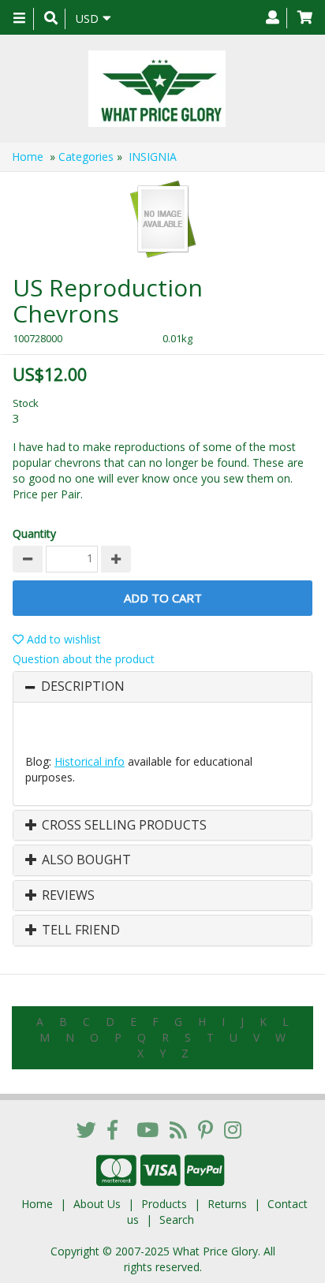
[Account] (272, 18)
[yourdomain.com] (156, 88)
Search (176, 1219)
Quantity (34, 533)
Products (164, 1203)
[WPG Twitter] (86, 1129)
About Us (97, 1203)
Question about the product (84, 658)
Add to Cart (163, 598)
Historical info (89, 761)
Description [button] (83, 687)
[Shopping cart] (305, 18)
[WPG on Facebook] (112, 1129)
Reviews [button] (67, 896)
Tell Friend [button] (79, 930)
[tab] (162, 687)
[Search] (51, 19)
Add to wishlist (62, 639)
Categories (86, 156)
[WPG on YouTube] (147, 1129)
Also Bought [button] (85, 860)
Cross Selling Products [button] (123, 826)
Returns (227, 1203)
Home (27, 156)
